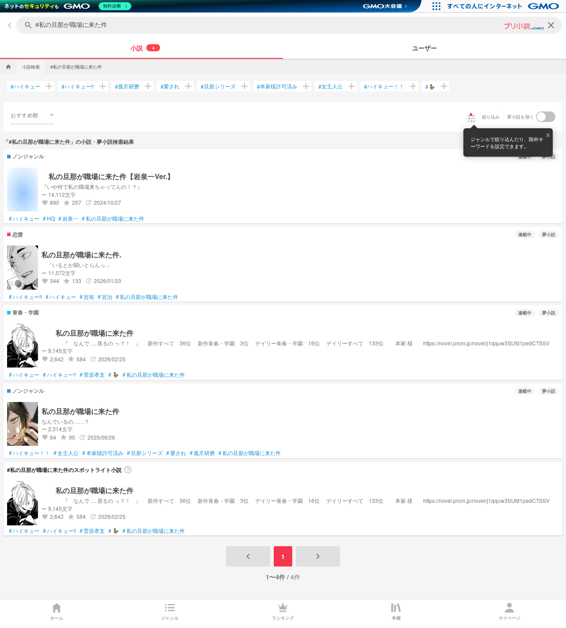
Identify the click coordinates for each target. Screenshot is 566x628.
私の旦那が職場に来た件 (113, 218)
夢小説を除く (521, 116)
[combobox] (32, 115)
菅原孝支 (92, 374)
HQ (49, 218)
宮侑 (87, 296)
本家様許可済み (277, 86)
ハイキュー (25, 86)
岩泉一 (68, 218)
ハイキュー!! (77, 86)
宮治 (105, 296)
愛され (170, 86)
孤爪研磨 (127, 86)
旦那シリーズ (218, 86)
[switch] (545, 116)
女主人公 (330, 86)
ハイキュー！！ (384, 86)
